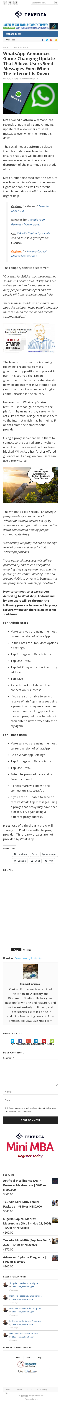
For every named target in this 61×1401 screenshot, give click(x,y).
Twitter (14, 1044)
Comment (8, 1057)
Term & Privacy (31, 1399)
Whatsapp (27, 950)
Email (52, 1044)
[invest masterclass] (30, 356)
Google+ (30, 1044)
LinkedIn (38, 1044)
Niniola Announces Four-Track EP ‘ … (25, 1333)
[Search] (56, 3)
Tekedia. (24, 1395)
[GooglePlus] (51, 40)
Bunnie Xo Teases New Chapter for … (25, 1296)
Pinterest (46, 1044)
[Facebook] (42, 40)
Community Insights (20, 48)
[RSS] (56, 40)
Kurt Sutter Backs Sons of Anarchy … (25, 1321)
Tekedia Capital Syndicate (33, 233)
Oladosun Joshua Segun (23, 1286)
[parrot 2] (30, 505)
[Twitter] (46, 40)
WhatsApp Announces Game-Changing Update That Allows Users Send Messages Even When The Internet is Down (29, 63)
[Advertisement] (30, 914)
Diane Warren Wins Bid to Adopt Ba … (26, 1308)
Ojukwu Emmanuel (26, 78)
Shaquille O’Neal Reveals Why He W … (25, 1283)
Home (5, 48)
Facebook (22, 1044)
